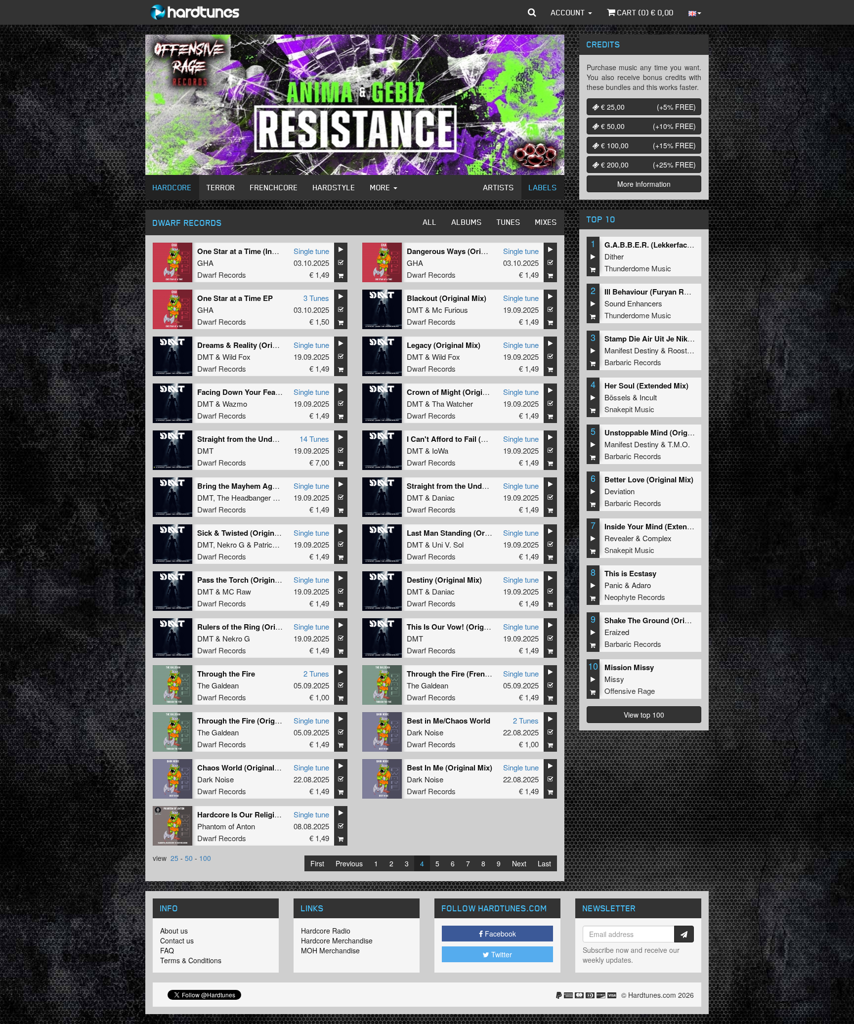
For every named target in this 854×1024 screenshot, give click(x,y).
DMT (415, 309)
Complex (657, 538)
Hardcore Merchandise (337, 940)
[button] (532, 12)
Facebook (499, 934)
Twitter (500, 954)
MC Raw (236, 591)
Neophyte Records (634, 597)
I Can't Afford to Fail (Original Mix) (466, 438)
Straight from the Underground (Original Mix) (485, 485)
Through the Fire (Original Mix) (250, 720)
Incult (648, 397)
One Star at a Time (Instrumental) (254, 251)
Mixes (546, 222)
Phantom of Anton (226, 826)
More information (644, 184)
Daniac (443, 497)
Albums (467, 222)
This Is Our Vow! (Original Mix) (460, 626)
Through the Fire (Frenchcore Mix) (466, 673)
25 (174, 858)
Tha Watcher (452, 403)
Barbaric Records (632, 362)
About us (174, 931)
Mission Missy (629, 667)
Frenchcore (274, 187)
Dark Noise (425, 732)
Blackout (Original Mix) (446, 298)
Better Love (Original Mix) (648, 479)
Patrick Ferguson (281, 544)
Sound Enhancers (633, 303)
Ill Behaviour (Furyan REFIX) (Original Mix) (678, 291)
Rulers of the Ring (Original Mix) (253, 626)
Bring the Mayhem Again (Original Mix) (264, 485)
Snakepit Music (629, 409)
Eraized (616, 632)
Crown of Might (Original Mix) (458, 391)
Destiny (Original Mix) (444, 579)
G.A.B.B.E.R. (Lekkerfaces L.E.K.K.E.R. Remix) (685, 244)
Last (544, 863)
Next (519, 863)
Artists (498, 187)
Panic (613, 585)
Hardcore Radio (325, 931)
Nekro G (231, 544)
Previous (349, 863)
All (430, 222)
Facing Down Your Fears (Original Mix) (264, 391)
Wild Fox (236, 356)
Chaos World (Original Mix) (244, 767)
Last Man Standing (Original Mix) (463, 532)
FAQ (167, 950)
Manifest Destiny (631, 350)
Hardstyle (334, 187)
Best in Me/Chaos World (448, 720)
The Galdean (218, 685)
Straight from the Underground (250, 438)
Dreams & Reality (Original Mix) (251, 345)
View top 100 (644, 715)
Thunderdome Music (637, 268)
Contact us (177, 940)
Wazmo (234, 403)
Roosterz (682, 350)
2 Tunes (316, 673)
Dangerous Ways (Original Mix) (460, 251)
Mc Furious (450, 309)
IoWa (440, 450)
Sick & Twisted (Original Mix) (247, 532)
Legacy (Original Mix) (443, 345)
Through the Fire (226, 673)
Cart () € (644, 12)
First (317, 863)
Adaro (641, 585)
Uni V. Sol (448, 544)
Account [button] (569, 12)
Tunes (508, 222)
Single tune (311, 251)
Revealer (619, 538)
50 (189, 858)
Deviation (619, 491)
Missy (614, 679)
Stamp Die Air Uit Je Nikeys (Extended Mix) (678, 338)
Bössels (617, 397)
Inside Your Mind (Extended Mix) (660, 526)
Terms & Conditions (190, 960)
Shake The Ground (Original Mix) (661, 620)
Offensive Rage (629, 690)
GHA (205, 262)
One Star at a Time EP (235, 298)
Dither (614, 256)
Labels (543, 187)
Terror (221, 187)
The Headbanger (244, 497)
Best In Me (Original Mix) (449, 767)
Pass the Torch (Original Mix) (247, 579)
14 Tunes (314, 438)
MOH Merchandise (330, 950)
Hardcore (172, 187)
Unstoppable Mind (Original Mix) (660, 432)
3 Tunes (316, 298)
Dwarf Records (221, 274)
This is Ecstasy (630, 573)
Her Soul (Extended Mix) (646, 385)
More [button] (381, 187)
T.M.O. (679, 444)
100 (205, 858)
